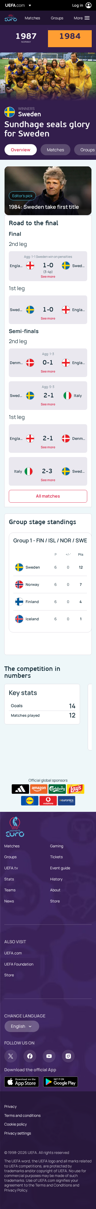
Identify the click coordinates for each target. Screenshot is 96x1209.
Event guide (60, 867)
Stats (9, 879)
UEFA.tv (11, 867)
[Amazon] (38, 789)
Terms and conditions (22, 1115)
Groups (10, 856)
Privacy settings (17, 1133)
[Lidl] (29, 800)
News (9, 901)
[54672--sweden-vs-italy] (48, 395)
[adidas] (20, 789)
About (55, 889)
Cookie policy (15, 1124)
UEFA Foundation (18, 964)
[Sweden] (20, 567)
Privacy (10, 1106)
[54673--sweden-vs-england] (48, 309)
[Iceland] (20, 619)
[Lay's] (75, 789)
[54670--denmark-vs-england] (48, 362)
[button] (80, 18)
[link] (32, 18)
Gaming (56, 845)
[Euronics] (66, 800)
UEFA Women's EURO (10, 17)
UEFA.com (13, 952)
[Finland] (20, 601)
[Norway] (20, 584)
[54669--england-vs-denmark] (48, 438)
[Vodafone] (48, 800)
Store (55, 901)
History (56, 879)
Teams (9, 889)
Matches (11, 845)
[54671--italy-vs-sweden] (48, 471)
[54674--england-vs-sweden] (48, 266)
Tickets (56, 856)
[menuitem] (33, 18)
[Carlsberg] (57, 789)
